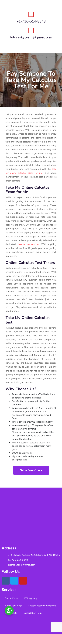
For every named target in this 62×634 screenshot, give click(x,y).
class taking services (28, 244)
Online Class (11, 598)
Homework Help (13, 605)
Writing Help (30, 598)
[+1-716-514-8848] (31, 14)
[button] (31, 47)
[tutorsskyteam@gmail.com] (31, 30)
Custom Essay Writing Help (42, 605)
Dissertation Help (32, 613)
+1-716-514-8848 (31, 21)
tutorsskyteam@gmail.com (31, 37)
